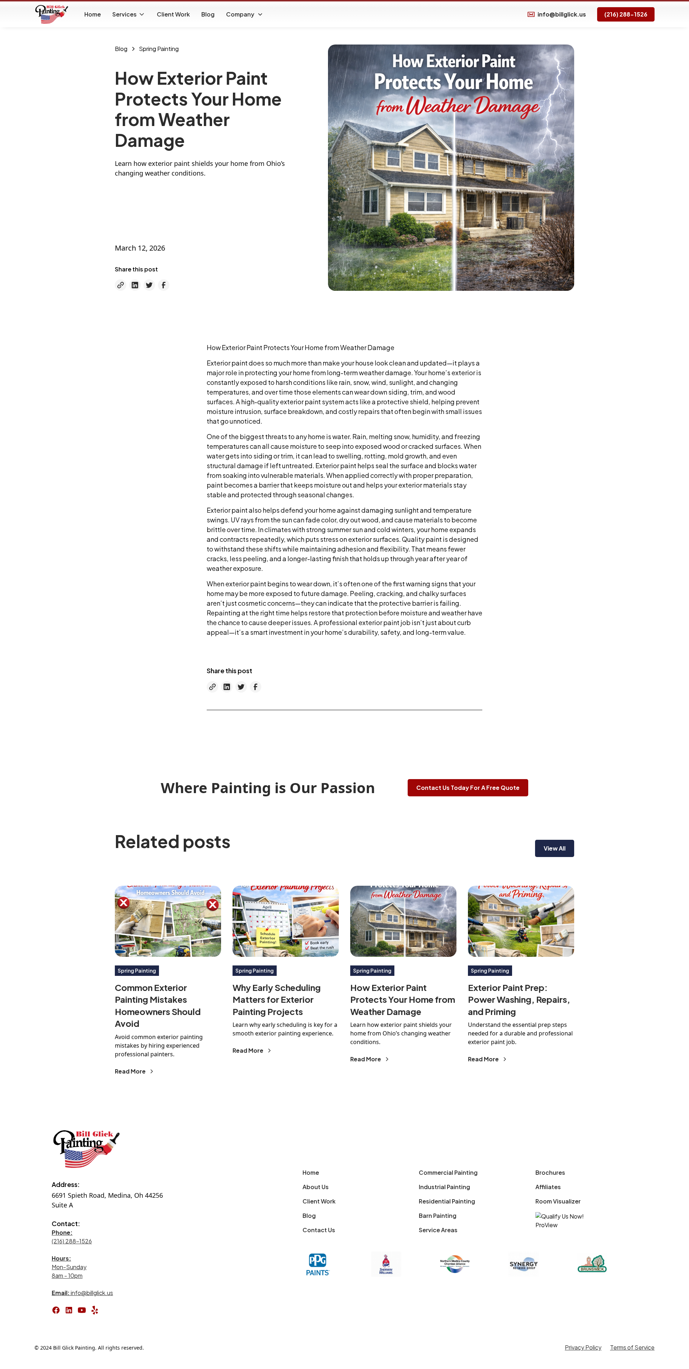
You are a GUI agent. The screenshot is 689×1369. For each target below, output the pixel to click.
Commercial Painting (448, 1172)
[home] (52, 14)
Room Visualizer (558, 1201)
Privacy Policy (583, 1347)
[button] (129, 14)
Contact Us (319, 1230)
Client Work (173, 14)
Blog (208, 14)
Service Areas (438, 1230)
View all (555, 848)
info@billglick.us (82, 1292)
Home (92, 14)
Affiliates (548, 1187)
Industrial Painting (444, 1187)
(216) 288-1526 (625, 14)
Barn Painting (437, 1215)
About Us (316, 1187)
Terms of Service (632, 1347)
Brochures (550, 1172)
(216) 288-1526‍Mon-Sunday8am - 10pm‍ (72, 1254)
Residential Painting (447, 1201)
